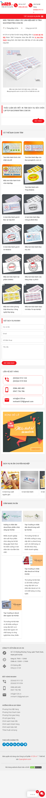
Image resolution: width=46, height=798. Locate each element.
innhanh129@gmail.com (23, 401)
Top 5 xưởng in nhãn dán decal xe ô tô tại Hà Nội (32, 571)
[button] (32, 16)
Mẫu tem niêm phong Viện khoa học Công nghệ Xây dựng (11, 309)
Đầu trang (38, 121)
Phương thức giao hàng (10, 715)
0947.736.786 (19, 391)
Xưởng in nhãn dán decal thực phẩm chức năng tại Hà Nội (12, 527)
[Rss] (11, 744)
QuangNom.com (25, 759)
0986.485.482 (23, 7)
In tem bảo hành (27, 492)
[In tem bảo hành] (29, 480)
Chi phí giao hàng (8, 718)
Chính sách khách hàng (10, 724)
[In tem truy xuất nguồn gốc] (10, 480)
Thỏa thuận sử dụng (9, 730)
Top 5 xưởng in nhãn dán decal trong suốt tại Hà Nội (32, 527)
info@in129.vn (19, 398)
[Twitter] (7, 744)
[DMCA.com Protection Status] (36, 767)
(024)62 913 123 (20, 378)
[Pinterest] (22, 744)
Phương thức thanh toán (11, 712)
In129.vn (34, 756)
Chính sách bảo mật (9, 727)
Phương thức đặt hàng (10, 709)
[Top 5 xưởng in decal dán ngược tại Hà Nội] (12, 604)
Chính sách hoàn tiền (10, 721)
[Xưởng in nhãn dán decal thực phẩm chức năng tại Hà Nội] (12, 516)
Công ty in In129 (31, 28)
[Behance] (25, 744)
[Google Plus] (15, 744)
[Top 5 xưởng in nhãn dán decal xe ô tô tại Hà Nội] (33, 560)
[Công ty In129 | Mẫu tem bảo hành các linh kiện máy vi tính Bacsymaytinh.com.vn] (7, 4)
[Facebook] (4, 744)
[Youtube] (18, 744)
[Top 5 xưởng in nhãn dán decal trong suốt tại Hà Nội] (33, 516)
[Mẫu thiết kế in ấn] (23, 432)
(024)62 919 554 (20, 381)
